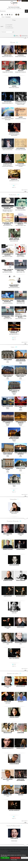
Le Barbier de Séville (20, 101)
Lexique (10, 15)
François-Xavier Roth (21, 642)
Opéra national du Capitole (8, 422)
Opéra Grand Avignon (14, 484)
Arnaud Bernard (20, 686)
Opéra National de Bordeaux (21, 422)
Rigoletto (20, 70)
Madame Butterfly (14, 132)
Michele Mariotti (20, 596)
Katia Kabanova (20, 148)
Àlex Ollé (20, 794)
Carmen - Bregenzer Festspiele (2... (20, 254)
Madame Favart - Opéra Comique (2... (8, 317)
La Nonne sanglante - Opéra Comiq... (20, 270)
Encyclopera (7, 17)
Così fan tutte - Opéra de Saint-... (20, 317)
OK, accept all (5, 857)
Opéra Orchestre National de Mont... (14, 438)
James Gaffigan (8, 596)
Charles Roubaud (14, 763)
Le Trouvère (20, 163)
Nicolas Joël (7, 701)
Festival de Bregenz (7, 406)
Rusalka (14, 86)
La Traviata (21, 55)
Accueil (3, 17)
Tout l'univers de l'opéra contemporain (14, 8)
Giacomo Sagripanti (14, 810)
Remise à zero (24, 35)
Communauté (18, 15)
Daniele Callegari (8, 549)
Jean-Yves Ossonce (14, 658)
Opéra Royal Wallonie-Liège (21, 407)
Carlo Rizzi (21, 534)
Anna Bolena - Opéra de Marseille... (7, 223)
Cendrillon (14, 179)
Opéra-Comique (8, 359)
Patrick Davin (14, 611)
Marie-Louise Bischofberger (21, 780)
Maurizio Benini (20, 549)
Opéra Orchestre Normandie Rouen (21, 360)
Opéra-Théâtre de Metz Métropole (21, 453)
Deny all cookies (16, 857)
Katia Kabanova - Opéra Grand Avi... (20, 223)
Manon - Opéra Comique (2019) (21, 301)
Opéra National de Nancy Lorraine (8, 453)
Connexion (16, 15)
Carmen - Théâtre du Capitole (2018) (7, 270)
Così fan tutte (7, 55)
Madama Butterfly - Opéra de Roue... (14, 285)
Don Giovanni (7, 101)
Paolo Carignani (20, 580)
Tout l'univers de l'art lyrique (14, 7)
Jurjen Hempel (20, 627)
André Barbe (20, 732)
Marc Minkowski (7, 534)
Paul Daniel (8, 627)
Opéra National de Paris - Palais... (21, 376)
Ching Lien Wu (14, 838)
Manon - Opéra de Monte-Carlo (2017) (14, 239)
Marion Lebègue (14, 512)
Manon (21, 117)
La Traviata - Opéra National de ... (14, 332)
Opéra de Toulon (20, 468)
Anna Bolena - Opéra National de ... (7, 301)
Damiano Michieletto (7, 748)
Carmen (8, 70)
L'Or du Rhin (7, 117)
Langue (5, 15)
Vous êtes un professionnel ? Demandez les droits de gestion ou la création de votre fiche (14, 850)
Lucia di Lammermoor (7, 148)
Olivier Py (20, 701)
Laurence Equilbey (8, 642)
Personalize (24, 857)
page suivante (24, 189)
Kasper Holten (8, 794)
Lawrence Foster (7, 580)
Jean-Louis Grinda (8, 779)
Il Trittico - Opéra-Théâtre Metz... (20, 208)
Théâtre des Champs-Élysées (7, 469)
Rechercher (12, 15)
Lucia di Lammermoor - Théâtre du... (8, 254)
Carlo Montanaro (14, 565)
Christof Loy (7, 686)
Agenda (7, 15)
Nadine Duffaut (20, 748)
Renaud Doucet (8, 732)
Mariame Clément (14, 717)
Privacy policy (14, 859)
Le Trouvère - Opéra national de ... (7, 208)
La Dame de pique (7, 163)
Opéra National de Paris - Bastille (8, 376)
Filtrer (17, 35)
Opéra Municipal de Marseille (14, 391)
